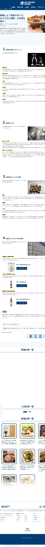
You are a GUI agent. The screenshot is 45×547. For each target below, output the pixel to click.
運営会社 (35, 515)
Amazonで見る (21, 268)
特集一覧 (2, 519)
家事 (18, 519)
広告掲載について (37, 517)
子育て (26, 519)
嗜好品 (26, 517)
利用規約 (35, 519)
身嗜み (26, 515)
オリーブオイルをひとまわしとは (6, 515)
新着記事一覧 (3, 517)
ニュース (26, 521)
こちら (18, 324)
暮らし (18, 521)
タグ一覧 (2, 521)
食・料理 (19, 517)
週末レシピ (19, 515)
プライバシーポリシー (38, 521)
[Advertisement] (17, 377)
